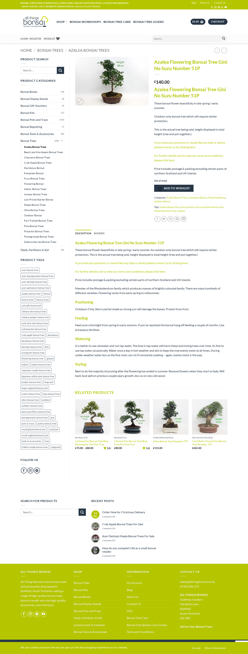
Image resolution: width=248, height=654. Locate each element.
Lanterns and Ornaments (89, 625)
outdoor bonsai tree (32, 405)
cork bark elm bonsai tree (35, 323)
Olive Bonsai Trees (34, 210)
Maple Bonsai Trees (35, 204)
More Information (215, 648)
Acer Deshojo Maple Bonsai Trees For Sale (128, 536)
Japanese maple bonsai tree (36, 370)
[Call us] (222, 7)
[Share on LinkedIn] (184, 219)
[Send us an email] (219, 7)
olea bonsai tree (51, 393)
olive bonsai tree (30, 399)
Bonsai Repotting (31, 126)
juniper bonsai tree (31, 382)
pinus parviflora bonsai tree (36, 411)
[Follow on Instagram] (215, 7)
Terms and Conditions (140, 631)
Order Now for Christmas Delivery (123, 512)
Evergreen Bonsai (34, 173)
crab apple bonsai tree (33, 335)
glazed (50, 358)
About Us (205, 2)
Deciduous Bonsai (34, 167)
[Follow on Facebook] (212, 7)
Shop (60, 21)
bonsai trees (42, 299)
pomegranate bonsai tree (35, 417)
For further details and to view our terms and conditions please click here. (120, 271)
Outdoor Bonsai (33, 215)
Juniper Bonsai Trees (35, 194)
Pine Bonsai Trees (34, 226)
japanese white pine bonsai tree (38, 376)
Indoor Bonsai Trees (35, 189)
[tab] (99, 233)
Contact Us (219, 2)
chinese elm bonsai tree (34, 311)
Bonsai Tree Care (117, 21)
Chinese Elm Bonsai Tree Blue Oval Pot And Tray (130, 443)
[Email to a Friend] (170, 219)
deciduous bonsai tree (33, 340)
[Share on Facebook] (157, 219)
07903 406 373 (189, 586)
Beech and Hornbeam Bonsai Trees (43, 152)
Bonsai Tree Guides (148, 21)
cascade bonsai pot (31, 305)
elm (47, 346)
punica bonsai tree (47, 423)
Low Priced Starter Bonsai (38, 199)
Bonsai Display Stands (34, 98)
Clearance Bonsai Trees (37, 157)
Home (26, 50)
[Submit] (224, 39)
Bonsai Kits (28, 112)
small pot (53, 429)
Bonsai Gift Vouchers (34, 105)
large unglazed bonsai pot (35, 388)
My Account (134, 582)
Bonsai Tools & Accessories (37, 133)
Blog (194, 2)
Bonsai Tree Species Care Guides (147, 625)
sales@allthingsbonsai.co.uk (197, 581)
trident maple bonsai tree (35, 447)
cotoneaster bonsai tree (34, 329)
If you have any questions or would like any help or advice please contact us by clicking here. (131, 263)
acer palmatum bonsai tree (35, 287)
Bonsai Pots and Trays (34, 119)
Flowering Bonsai (34, 183)
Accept (196, 648)
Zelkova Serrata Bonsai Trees (40, 241)
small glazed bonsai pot (34, 429)
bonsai (47, 293)
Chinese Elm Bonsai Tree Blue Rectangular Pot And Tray (91, 443)
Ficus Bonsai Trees (34, 178)
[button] (198, 22)
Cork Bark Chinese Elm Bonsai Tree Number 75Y (209, 443)
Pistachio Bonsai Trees (36, 231)
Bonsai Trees (50, 50)
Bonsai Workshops (85, 21)
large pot (48, 382)
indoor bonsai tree (40, 364)
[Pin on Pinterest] (177, 219)
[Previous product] (224, 50)
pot (52, 417)
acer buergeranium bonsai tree (37, 276)
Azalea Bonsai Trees (88, 50)
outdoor (46, 399)
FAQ (130, 611)
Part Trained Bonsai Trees (38, 220)
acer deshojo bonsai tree (34, 281)
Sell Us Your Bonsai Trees (196, 626)
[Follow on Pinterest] (37, 470)
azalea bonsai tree (31, 293)
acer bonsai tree (30, 270)
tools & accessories (31, 441)
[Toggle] (62, 141)
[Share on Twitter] (164, 219)
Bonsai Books (29, 91)
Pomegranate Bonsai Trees (39, 236)
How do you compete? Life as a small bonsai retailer (129, 549)
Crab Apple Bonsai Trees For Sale (122, 524)
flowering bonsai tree (33, 358)
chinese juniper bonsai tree (35, 317)
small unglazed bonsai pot (35, 435)
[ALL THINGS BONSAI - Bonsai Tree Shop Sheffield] (36, 22)
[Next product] (217, 50)
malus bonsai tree (31, 393)
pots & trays (28, 423)
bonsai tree (27, 299)
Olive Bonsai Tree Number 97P (170, 441)
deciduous (53, 335)
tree (47, 441)
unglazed (55, 447)
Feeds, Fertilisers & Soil (35, 250)
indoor (25, 364)
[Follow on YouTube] (226, 7)
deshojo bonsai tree (32, 346)
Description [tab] (83, 233)
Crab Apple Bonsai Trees (38, 162)
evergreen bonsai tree (33, 352)
